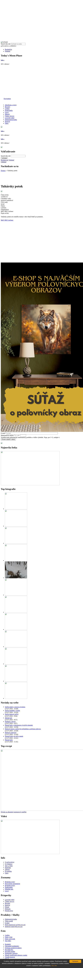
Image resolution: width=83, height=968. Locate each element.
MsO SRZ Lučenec (7, 220)
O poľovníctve (9, 862)
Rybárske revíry (10, 885)
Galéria (7, 108)
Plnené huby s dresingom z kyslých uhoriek (19, 725)
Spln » (2, 60)
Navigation (7, 99)
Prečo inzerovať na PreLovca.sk (15, 925)
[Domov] (2, 99)
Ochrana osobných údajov (13, 948)
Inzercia (7, 121)
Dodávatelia (9, 110)
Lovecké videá (9, 118)
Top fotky (8, 941)
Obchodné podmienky (12, 946)
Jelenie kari (8, 718)
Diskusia (7, 909)
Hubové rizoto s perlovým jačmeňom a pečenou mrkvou (23, 729)
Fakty (7, 123)
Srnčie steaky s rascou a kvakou (15, 707)
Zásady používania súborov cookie (16, 955)
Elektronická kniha (11, 120)
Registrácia (8, 49)
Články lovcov (9, 116)
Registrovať (4, 160)
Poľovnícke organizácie (12, 884)
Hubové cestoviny (10, 732)
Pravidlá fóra (9, 950)
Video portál (9, 921)
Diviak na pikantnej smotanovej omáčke (13, 812)
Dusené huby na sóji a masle (14, 736)
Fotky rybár (8, 937)
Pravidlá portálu (10, 951)
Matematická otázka (8, 435)
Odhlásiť (3, 162)
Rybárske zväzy (10, 882)
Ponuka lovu (9, 911)
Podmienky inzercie (11, 953)
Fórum (7, 907)
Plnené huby (9, 740)
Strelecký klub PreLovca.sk (13, 926)
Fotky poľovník (10, 939)
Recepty (7, 107)
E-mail (3, 433)
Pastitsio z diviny (10, 721)
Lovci (7, 112)
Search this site (6, 44)
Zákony (7, 114)
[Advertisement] (41, 81)
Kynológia (8, 871)
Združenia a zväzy (11, 105)
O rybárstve (8, 864)
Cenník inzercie (10, 957)
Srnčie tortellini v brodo (12, 710)
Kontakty (8, 944)
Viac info (54, 965)
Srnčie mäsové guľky (12, 714)
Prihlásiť (7, 51)
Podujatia (8, 867)
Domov (3, 170)
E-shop (7, 923)
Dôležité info (9, 889)
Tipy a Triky (9, 866)
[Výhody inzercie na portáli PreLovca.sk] (1, 443)
